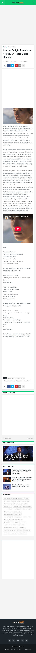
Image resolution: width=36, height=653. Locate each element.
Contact (19, 650)
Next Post (30, 438)
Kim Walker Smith (8, 517)
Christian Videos (20, 378)
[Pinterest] (16, 65)
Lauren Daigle (27, 517)
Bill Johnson (7, 501)
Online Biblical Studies (17, 519)
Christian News (25, 501)
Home (5, 47)
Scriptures (16, 522)
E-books (6, 509)
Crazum (21, 647)
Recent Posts (27, 381)
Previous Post (7, 438)
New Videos (19, 381)
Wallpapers (27, 530)
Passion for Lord (8, 522)
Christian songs (7, 506)
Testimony (19, 530)
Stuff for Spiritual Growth (10, 527)
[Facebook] (9, 65)
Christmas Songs (27, 506)
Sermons (23, 522)
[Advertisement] (18, 25)
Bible (27, 498)
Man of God (7, 519)
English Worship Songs (9, 381)
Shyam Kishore (7, 525)
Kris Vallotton (18, 517)
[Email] (19, 65)
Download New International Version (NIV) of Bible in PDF (20, 485)
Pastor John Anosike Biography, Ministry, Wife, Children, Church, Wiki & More (16, 457)
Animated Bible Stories (18, 498)
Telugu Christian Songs (9, 530)
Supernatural (21, 527)
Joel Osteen (17, 514)
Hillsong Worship (27, 509)
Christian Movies (16, 501)
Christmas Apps (17, 506)
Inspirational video (8, 514)
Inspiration (18, 511)
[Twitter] (12, 65)
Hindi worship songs (8, 511)
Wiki (5, 533)
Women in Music (13, 533)
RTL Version (27, 650)
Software (16, 525)
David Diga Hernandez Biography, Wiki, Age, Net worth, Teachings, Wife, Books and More (22, 479)
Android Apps (12, 47)
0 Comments (24, 61)
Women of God (22, 533)
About (13, 650)
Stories (22, 525)
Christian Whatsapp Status (20, 504)
